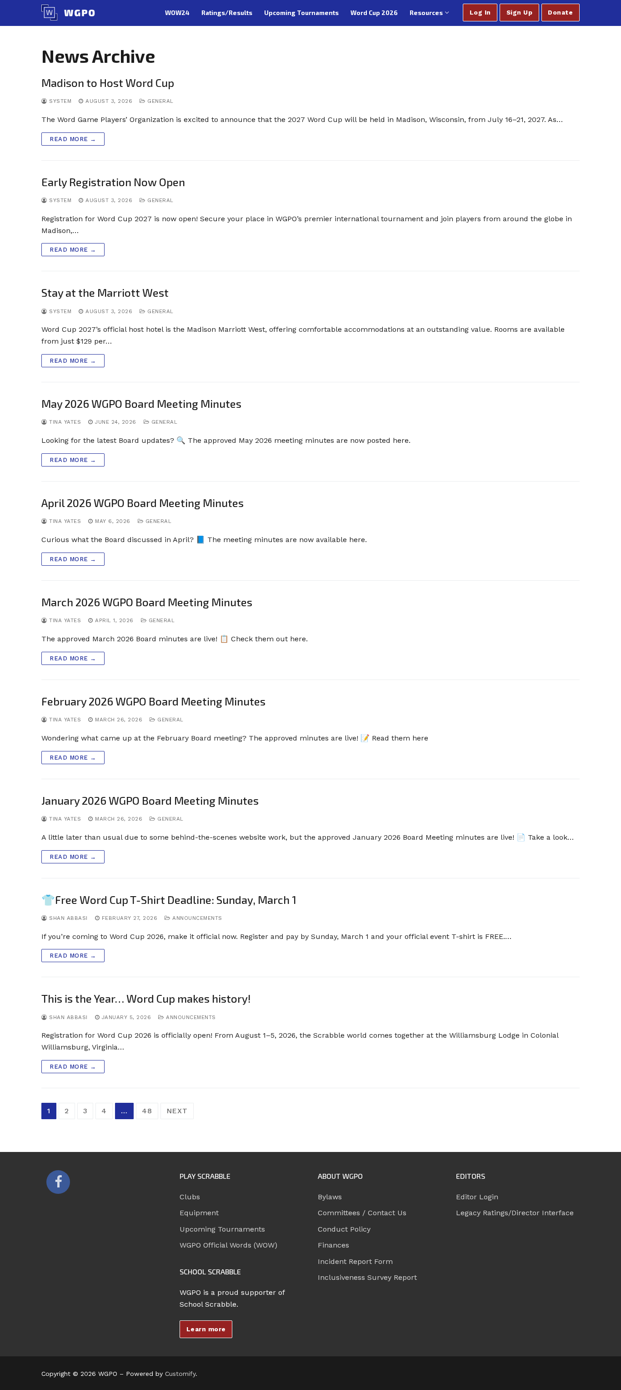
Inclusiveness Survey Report (367, 1277)
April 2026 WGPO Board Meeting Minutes (142, 502)
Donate (560, 12)
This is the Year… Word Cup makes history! (146, 998)
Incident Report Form (355, 1261)
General (159, 101)
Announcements (196, 918)
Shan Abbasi (67, 918)
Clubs (190, 1196)
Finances (333, 1245)
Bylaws (330, 1196)
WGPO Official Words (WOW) (228, 1245)
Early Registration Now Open (113, 181)
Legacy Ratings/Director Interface (515, 1212)
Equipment (199, 1212)
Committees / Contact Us (362, 1212)
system (59, 101)
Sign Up (519, 12)
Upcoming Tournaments (222, 1229)
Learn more (206, 1329)
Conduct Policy (344, 1229)
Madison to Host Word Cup (107, 82)
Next (177, 1110)
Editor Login (477, 1196)
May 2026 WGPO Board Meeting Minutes (141, 403)
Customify (180, 1373)
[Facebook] (58, 1182)
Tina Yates (64, 422)
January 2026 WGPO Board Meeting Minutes (150, 800)
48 (147, 1110)
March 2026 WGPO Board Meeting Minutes (146, 602)
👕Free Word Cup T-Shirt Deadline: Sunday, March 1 (168, 899)
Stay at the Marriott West (105, 292)
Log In (480, 12)
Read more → (73, 139)
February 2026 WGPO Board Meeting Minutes (153, 701)
